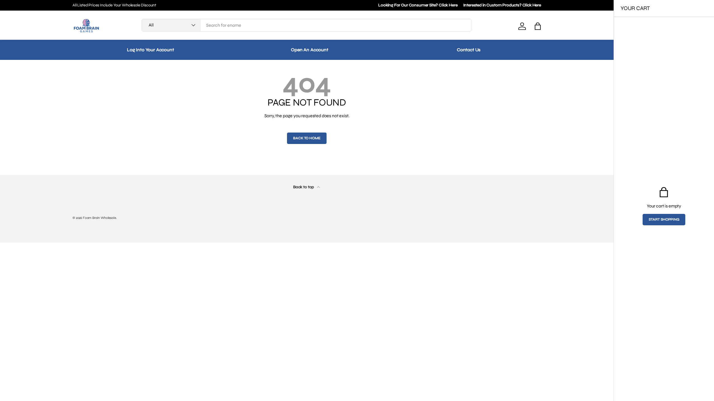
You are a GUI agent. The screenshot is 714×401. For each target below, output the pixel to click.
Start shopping (664, 219)
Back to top (304, 187)
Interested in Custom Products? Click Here (502, 5)
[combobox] (306, 25)
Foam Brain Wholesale (99, 218)
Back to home (306, 138)
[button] (538, 26)
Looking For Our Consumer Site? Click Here (417, 5)
